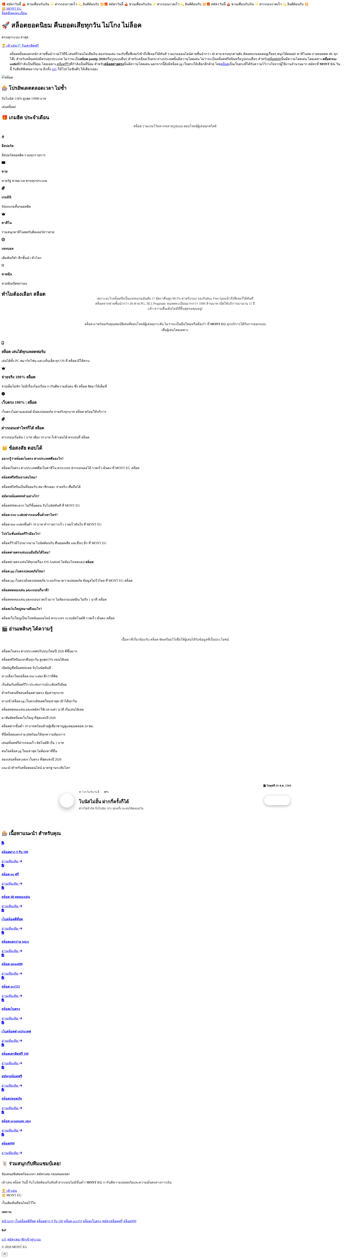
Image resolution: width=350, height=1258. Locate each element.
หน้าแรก (8, 1221)
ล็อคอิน (7, 13)
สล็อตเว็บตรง (92, 1221)
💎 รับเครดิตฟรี (28, 45)
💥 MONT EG (11, 8)
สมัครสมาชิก (16, 1239)
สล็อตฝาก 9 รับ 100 (50, 1221)
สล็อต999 (129, 1221)
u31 (54, 69)
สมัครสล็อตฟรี (112, 1221)
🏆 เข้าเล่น (9, 45)
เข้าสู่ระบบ (33, 1239)
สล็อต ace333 (73, 1221)
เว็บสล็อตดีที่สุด (25, 1221)
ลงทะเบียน (19, 13)
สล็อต (225, 64)
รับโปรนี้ (279, 800)
